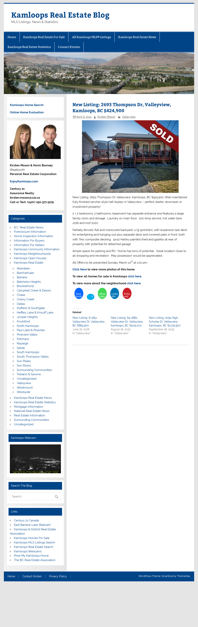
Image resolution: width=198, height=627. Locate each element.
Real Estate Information (29, 415)
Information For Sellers (29, 245)
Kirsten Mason (106, 116)
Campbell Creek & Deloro (34, 290)
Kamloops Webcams (28, 551)
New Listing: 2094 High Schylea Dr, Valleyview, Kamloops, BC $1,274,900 (165, 321)
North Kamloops (28, 326)
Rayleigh (22, 343)
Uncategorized (26, 378)
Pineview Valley (27, 334)
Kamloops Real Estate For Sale (44, 37)
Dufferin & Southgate (31, 308)
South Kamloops (28, 352)
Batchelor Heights (29, 282)
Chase (21, 295)
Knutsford (23, 321)
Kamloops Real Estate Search (33, 547)
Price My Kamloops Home (31, 555)
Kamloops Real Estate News (137, 37)
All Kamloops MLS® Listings (91, 37)
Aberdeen (23, 268)
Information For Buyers (29, 240)
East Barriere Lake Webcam (32, 525)
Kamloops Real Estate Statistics (29, 47)
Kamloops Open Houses (30, 258)
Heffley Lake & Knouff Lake (35, 312)
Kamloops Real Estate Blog (60, 15)
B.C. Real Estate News (28, 227)
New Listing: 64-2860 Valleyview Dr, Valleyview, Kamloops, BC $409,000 (127, 321)
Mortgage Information (28, 406)
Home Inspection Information (33, 236)
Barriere (22, 277)
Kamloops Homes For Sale (32, 538)
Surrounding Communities (34, 370)
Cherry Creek (25, 299)
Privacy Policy (58, 576)
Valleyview (129, 116)
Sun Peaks (24, 361)
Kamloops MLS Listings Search (34, 542)
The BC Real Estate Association (34, 560)
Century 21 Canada (26, 520)
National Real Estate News (32, 411)
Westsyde (23, 392)
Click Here (80, 269)
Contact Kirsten (69, 47)
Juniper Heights (27, 317)
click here (134, 283)
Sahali (21, 348)
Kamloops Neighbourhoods (32, 253)
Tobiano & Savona (29, 374)
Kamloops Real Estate (28, 262)
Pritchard (23, 339)
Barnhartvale (25, 273)
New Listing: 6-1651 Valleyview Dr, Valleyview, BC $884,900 (89, 321)
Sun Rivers (24, 365)
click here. (135, 276)
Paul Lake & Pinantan (31, 330)
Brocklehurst (25, 286)
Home (12, 37)
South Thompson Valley (33, 356)
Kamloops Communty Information (37, 249)
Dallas (21, 304)
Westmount (25, 387)
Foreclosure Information (30, 231)
